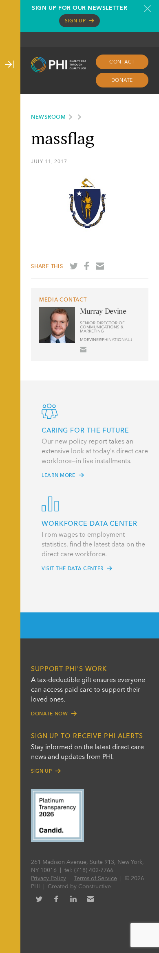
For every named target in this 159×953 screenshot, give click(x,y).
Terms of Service (95, 878)
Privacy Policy (48, 878)
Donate (122, 80)
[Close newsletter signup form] (147, 8)
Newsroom (48, 117)
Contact (122, 62)
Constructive (94, 887)
